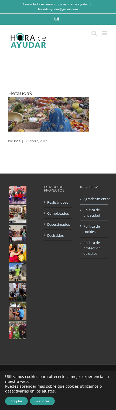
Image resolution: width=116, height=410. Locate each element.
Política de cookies (91, 229)
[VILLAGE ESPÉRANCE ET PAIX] (17, 272)
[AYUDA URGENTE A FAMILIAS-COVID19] (17, 233)
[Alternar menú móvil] (105, 33)
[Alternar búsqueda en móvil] (94, 33)
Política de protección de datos (92, 248)
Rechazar (42, 401)
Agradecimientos (94, 198)
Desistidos (55, 235)
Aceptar (16, 401)
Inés (17, 141)
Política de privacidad (91, 212)
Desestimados (58, 224)
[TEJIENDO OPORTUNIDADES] (17, 214)
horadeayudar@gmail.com (58, 9)
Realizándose (57, 202)
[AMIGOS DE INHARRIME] (17, 311)
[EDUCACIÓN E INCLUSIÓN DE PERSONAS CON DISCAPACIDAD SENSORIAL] (17, 291)
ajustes (48, 391)
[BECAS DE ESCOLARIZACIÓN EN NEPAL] (17, 253)
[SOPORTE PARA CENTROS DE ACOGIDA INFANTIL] (17, 194)
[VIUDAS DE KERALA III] (17, 330)
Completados (58, 213)
